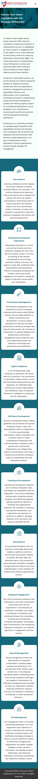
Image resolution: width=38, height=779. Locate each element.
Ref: (27, 58)
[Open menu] (35, 4)
